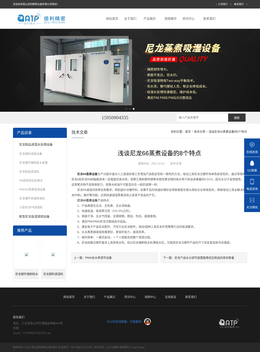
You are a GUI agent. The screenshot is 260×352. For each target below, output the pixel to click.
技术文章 (199, 131)
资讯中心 (188, 18)
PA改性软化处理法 (31, 180)
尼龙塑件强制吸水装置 (33, 162)
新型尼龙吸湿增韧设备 (34, 216)
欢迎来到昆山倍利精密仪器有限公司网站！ (36, 4)
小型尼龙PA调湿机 (31, 207)
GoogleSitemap (137, 347)
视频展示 (171, 18)
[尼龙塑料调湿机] (53, 254)
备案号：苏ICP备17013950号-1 (77, 347)
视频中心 (150, 296)
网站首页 (112, 18)
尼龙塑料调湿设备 (30, 153)
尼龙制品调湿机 (29, 171)
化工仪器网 (113, 347)
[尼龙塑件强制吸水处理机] (26, 254)
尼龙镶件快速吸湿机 (32, 198)
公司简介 (223, 4)
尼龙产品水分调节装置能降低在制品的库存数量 (204, 257)
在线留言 (170, 296)
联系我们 (239, 4)
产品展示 (150, 18)
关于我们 (130, 18)
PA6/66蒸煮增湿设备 (32, 189)
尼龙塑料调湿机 (53, 274)
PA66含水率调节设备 (98, 257)
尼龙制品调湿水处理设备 (36, 144)
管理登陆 (124, 347)
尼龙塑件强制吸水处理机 (26, 276)
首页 (188, 131)
